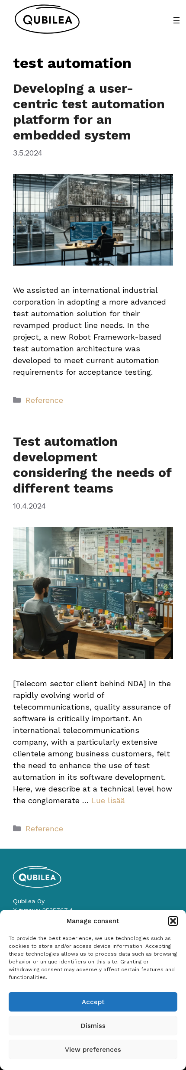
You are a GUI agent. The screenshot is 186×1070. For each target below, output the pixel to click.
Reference (44, 400)
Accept (93, 1002)
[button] (173, 921)
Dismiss (93, 1026)
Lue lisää (108, 800)
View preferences (93, 1050)
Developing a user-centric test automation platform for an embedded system (89, 112)
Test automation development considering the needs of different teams (92, 465)
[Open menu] (176, 20)
